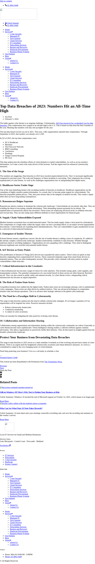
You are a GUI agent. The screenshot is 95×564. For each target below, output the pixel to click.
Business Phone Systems (19, 52)
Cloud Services (16, 41)
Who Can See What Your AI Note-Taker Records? (21, 408)
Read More (4, 401)
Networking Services (18, 45)
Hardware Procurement (19, 49)
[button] (47, 372)
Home (7, 30)
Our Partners (10, 54)
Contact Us (14, 63)
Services (8, 32)
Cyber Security (16, 34)
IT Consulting (15, 43)
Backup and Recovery (18, 47)
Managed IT (15, 36)
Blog (7, 56)
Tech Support (15, 38)
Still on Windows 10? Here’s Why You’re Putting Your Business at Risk (29, 392)
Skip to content (6, 1)
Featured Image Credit (8, 357)
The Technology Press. (53, 362)
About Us (14, 61)
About (7, 58)
